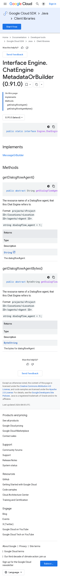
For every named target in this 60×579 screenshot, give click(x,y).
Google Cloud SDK (22, 13)
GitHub (6, 479)
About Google (9, 546)
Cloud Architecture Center (16, 495)
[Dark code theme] (48, 126)
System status (10, 465)
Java (44, 13)
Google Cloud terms (14, 551)
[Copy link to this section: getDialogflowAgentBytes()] (46, 269)
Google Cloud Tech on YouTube (18, 534)
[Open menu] (5, 4)
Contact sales (9, 436)
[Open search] (37, 4)
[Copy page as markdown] (37, 84)
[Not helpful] (27, 47)
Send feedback (15, 54)
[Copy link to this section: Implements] (26, 147)
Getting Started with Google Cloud (20, 484)
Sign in (52, 4)
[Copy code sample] (53, 126)
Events (6, 519)
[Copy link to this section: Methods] (22, 168)
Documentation (19, 37)
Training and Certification (15, 500)
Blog (5, 514)
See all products (11, 420)
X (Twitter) (8, 524)
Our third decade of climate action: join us (25, 556)
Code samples (10, 489)
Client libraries (24, 19)
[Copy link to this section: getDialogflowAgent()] (37, 178)
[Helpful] (22, 47)
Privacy (23, 546)
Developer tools (38, 37)
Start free (11, 26)
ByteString (10, 342)
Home (5, 37)
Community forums (12, 450)
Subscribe (49, 563)
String (8, 252)
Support (7, 455)
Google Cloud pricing (13, 425)
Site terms (35, 546)
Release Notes (10, 460)
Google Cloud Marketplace (16, 431)
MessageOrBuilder (13, 155)
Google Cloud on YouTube (15, 529)
